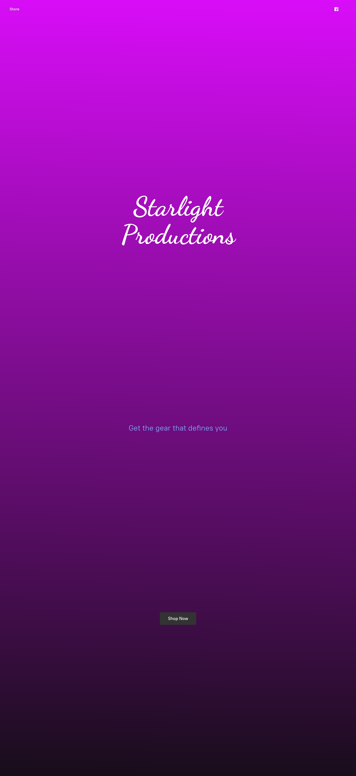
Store (14, 9)
